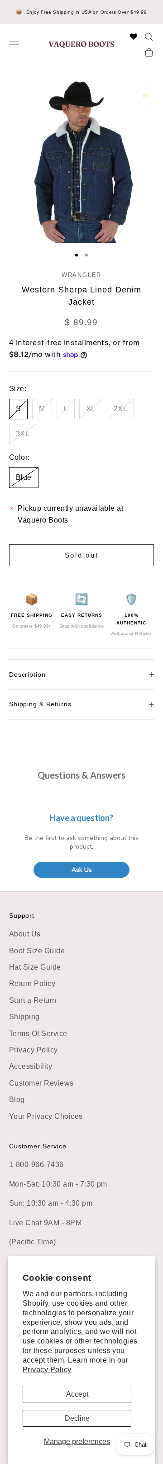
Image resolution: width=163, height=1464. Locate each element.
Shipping (24, 1017)
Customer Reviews (41, 1083)
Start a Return (33, 1000)
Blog (17, 1099)
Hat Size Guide (35, 967)
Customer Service (38, 1146)
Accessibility (30, 1066)
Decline (77, 1418)
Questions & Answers (81, 775)
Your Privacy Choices (46, 1116)
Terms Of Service (38, 1033)
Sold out (82, 555)
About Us (25, 934)
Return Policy (32, 983)
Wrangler (81, 275)
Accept (77, 1394)
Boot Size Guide (37, 951)
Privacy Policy (47, 1369)
